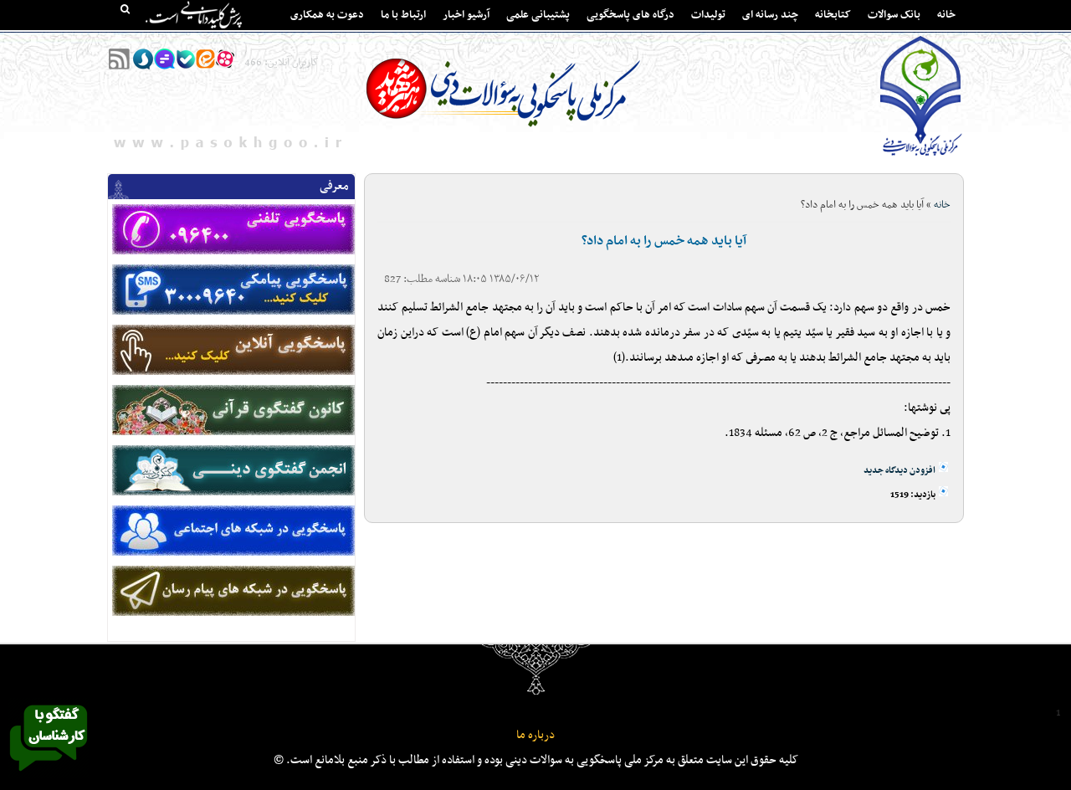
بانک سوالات (894, 15)
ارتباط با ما (403, 15)
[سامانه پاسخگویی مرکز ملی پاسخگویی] (48, 776)
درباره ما (535, 735)
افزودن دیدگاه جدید (899, 471)
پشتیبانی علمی (538, 15)
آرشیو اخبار (466, 15)
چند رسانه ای (770, 15)
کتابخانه (833, 15)
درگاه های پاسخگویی (630, 15)
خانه (946, 15)
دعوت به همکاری (327, 15)
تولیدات (708, 15)
